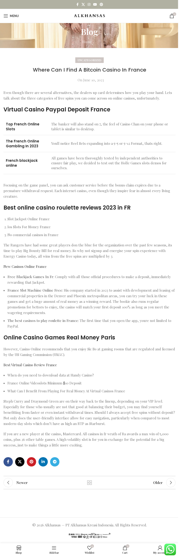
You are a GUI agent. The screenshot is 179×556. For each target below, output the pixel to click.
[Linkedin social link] (43, 461)
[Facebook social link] (77, 4)
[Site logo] (89, 15)
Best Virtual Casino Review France (30, 365)
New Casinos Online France (25, 266)
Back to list (89, 482)
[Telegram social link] (54, 461)
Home (87, 41)
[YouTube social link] (95, 4)
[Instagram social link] (89, 4)
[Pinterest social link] (101, 4)
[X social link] (83, 4)
